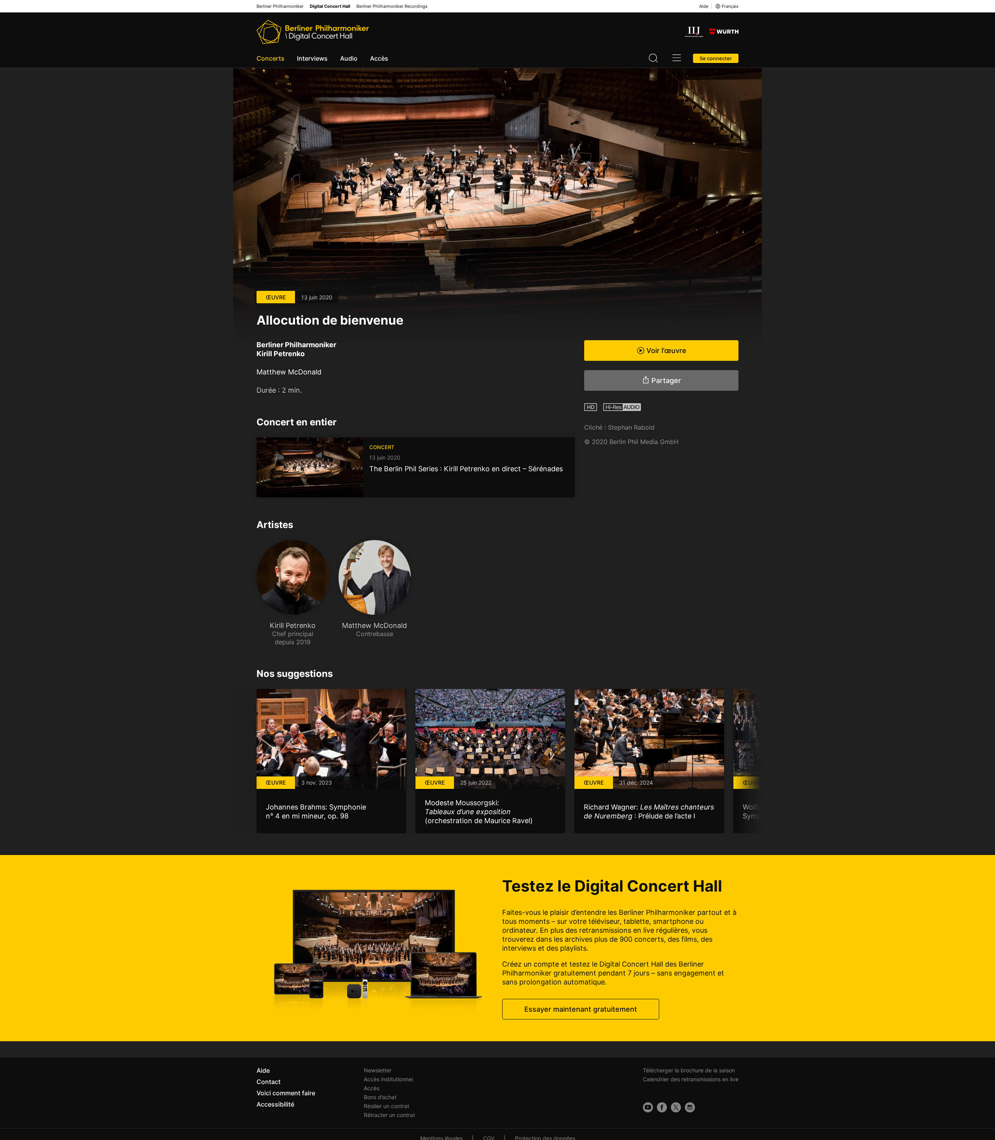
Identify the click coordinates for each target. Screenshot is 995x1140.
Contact (269, 1082)
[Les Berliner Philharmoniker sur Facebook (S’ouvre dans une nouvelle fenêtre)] (662, 1107)
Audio (349, 58)
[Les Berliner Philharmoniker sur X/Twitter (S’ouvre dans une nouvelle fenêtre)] (676, 1107)
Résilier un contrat (386, 1106)
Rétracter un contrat (389, 1115)
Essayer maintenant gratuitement (580, 1009)
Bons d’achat (380, 1097)
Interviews (312, 58)
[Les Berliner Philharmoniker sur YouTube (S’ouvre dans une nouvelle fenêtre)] (648, 1107)
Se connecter (716, 58)
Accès (379, 58)
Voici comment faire (286, 1093)
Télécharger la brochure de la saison (689, 1070)
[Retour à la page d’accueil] (313, 32)
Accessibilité (275, 1104)
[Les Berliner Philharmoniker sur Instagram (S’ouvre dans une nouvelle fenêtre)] (690, 1107)
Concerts (271, 58)
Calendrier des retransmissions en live (690, 1079)
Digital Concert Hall (330, 6)
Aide (703, 6)
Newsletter (377, 1070)
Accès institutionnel (388, 1079)
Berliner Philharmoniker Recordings (392, 6)
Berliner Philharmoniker (280, 6)
